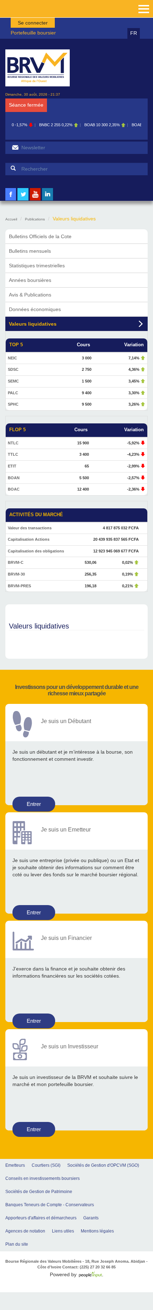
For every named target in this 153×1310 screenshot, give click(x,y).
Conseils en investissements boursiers (42, 1178)
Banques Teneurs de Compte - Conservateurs (49, 1204)
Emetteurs (15, 1165)
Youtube (35, 199)
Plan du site (16, 1244)
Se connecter (33, 23)
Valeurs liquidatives (33, 324)
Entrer (34, 804)
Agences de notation (25, 1231)
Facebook (10, 199)
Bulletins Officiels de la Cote (40, 236)
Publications (35, 219)
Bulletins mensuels (30, 251)
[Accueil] (37, 67)
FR (133, 33)
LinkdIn (47, 199)
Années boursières (30, 280)
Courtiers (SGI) (46, 1165)
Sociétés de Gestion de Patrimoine (38, 1191)
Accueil (11, 219)
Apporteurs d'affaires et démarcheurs (40, 1217)
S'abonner (15, 147)
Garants (91, 1217)
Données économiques (35, 309)
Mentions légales (97, 1231)
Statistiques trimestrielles (37, 265)
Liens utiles (63, 1231)
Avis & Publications (30, 295)
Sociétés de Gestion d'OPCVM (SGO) (103, 1165)
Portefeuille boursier (33, 33)
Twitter (23, 199)
